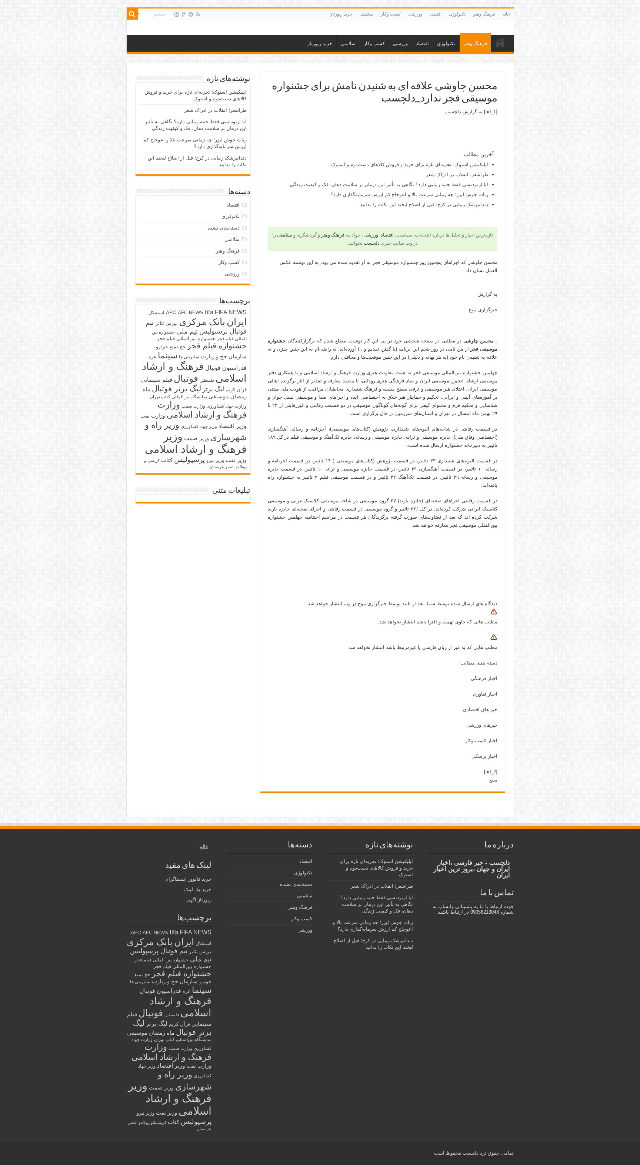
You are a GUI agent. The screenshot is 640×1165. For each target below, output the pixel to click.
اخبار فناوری (485, 694)
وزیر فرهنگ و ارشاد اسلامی (196, 442)
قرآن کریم (236, 389)
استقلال (156, 312)
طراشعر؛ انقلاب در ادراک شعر (457, 174)
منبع (493, 780)
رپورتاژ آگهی (198, 900)
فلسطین (207, 380)
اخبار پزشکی (484, 756)
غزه (152, 356)
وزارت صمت (193, 406)
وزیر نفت (236, 460)
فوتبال (186, 378)
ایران (237, 322)
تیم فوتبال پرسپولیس (158, 951)
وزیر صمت (196, 438)
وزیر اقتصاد (233, 425)
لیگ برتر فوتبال (176, 388)
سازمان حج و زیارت (224, 356)
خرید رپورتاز (341, 14)
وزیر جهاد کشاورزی (199, 426)
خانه (506, 14)
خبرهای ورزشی (481, 725)
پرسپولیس (189, 459)
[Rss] (198, 14)
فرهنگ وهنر (484, 14)
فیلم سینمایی (156, 379)
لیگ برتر (213, 389)
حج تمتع (178, 346)
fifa (209, 312)
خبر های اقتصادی (480, 709)
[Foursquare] (183, 14)
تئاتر (159, 323)
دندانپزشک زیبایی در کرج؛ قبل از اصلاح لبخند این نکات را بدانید (424, 204)
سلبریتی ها (189, 356)
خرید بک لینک (197, 889)
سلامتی (366, 14)
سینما (167, 355)
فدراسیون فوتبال (226, 367)
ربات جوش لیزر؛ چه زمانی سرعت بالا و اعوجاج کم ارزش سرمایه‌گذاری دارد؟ (409, 194)
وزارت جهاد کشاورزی (227, 406)
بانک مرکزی (202, 322)
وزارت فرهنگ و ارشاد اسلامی (202, 409)
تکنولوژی (457, 14)
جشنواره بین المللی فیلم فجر (161, 960)
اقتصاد (435, 14)
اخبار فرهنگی (484, 678)
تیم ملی (187, 331)
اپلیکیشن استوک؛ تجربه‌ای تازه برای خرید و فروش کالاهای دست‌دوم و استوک (409, 164)
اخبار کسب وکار (481, 740)
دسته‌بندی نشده (223, 228)
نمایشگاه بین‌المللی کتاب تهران (178, 396)
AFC (171, 312)
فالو (204, 846)
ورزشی (415, 14)
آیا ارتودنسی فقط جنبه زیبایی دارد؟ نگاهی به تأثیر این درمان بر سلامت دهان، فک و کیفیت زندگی (389, 184)
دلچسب (453, 111)
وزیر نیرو (215, 460)
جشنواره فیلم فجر (217, 345)
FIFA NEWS (231, 312)
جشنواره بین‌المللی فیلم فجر (186, 338)
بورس (172, 323)
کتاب (167, 460)
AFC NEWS (190, 312)
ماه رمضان (161, 1033)
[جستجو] (132, 14)
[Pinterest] (191, 14)
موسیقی (219, 396)
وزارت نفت (152, 416)
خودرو (162, 346)
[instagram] (177, 14)
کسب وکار (391, 14)
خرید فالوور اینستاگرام (188, 879)
